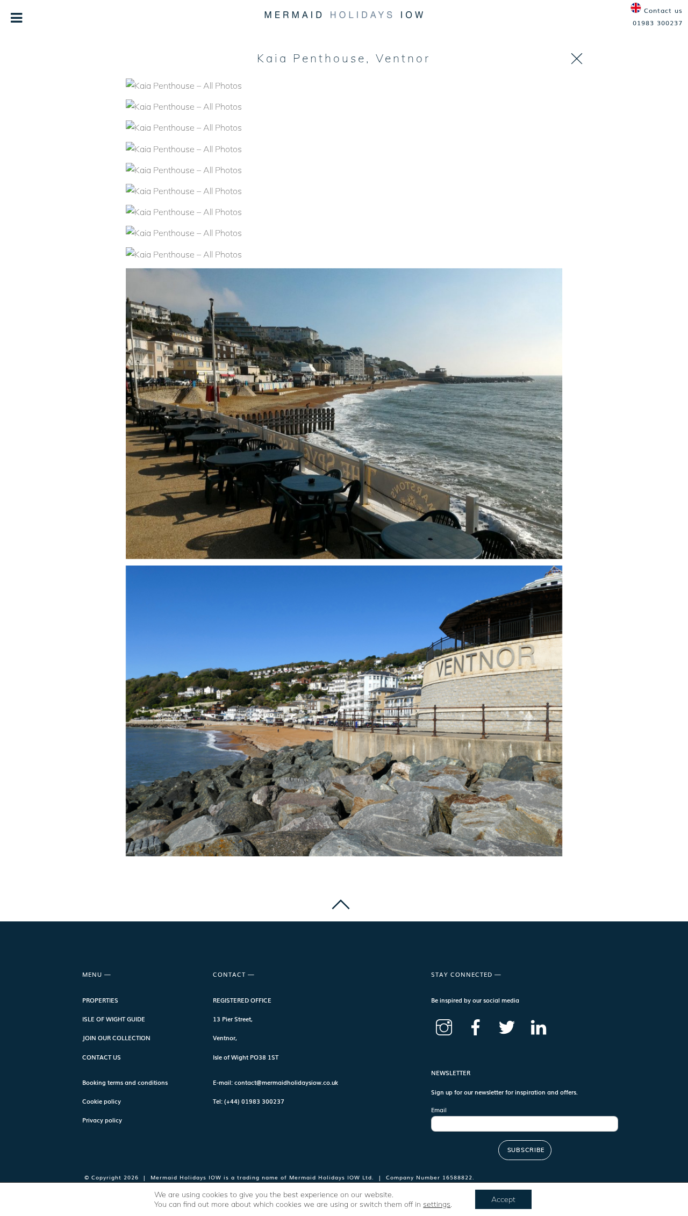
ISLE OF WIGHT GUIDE (113, 1018)
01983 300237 (658, 22)
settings (436, 1204)
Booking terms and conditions (125, 1082)
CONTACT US (101, 1057)
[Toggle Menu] (17, 18)
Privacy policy (102, 1119)
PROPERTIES (100, 1000)
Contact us (663, 10)
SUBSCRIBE (526, 1150)
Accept (503, 1199)
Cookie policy (101, 1101)
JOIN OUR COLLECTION (116, 1037)
